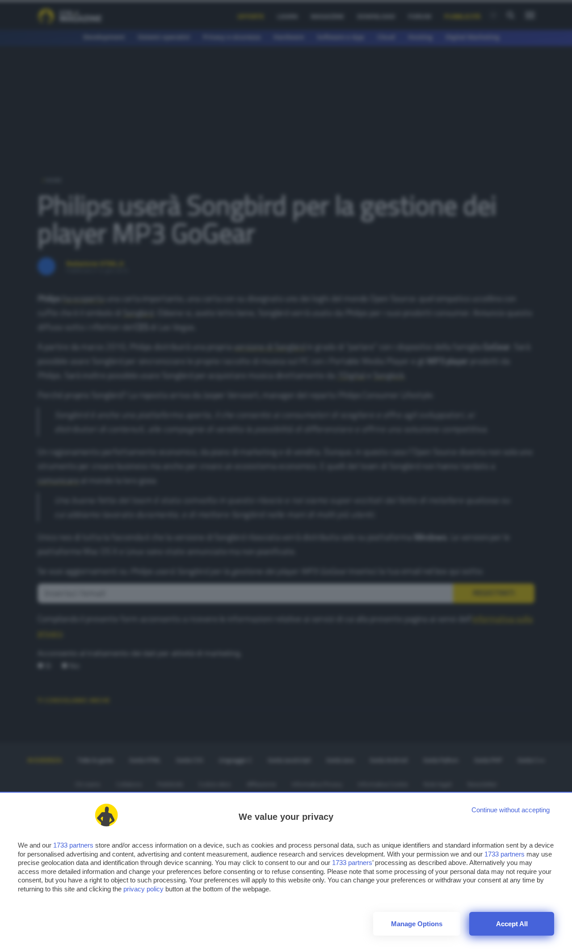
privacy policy (143, 889)
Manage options (416, 924)
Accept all (512, 924)
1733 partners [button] (73, 845)
